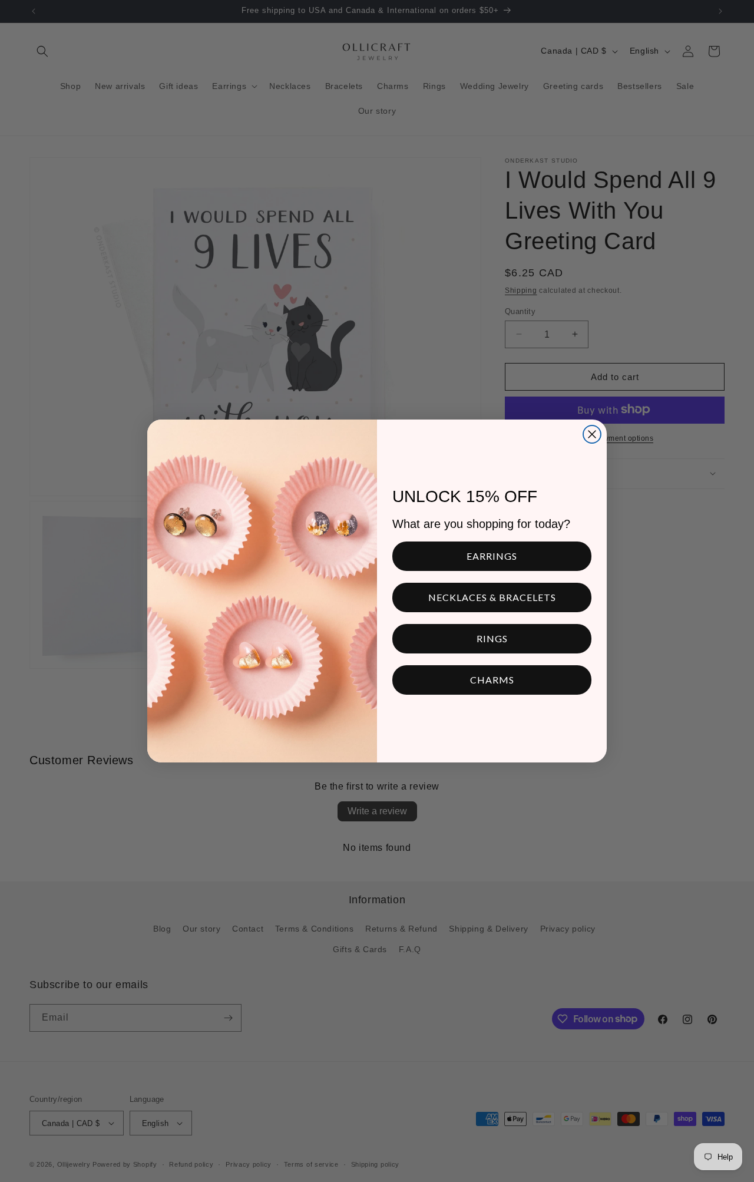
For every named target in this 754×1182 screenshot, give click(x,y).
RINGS (492, 638)
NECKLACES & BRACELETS (492, 597)
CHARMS (492, 679)
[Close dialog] (592, 434)
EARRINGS (492, 556)
